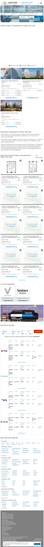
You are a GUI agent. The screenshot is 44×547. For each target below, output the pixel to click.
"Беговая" (28, 135)
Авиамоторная (5, 448)
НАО (17, 443)
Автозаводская (5, 450)
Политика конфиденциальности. (9, 541)
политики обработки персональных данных (19, 544)
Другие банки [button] (21, 433)
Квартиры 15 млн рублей (7, 515)
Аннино (35, 448)
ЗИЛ (34, 461)
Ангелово (4, 502)
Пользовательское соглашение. (9, 539)
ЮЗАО (19, 444)
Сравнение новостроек (7, 527)
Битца (34, 471)
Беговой (24, 494)
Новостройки (5, 520)
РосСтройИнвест (26, 84)
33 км (13, 484)
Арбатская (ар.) (36, 450)
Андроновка (25, 452)
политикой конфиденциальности (25, 319)
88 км (24, 484)
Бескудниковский (37, 491)
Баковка (14, 474)
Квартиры (4, 513)
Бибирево (35, 492)
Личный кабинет (6, 534)
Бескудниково (26, 474)
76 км (24, 482)
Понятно (37, 544)
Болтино (25, 504)
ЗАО (7, 443)
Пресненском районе (6, 137)
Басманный (25, 492)
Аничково (4, 506)
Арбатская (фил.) (37, 452)
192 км (13, 482)
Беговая (24, 471)
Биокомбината (26, 502)
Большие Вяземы (27, 506)
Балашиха (14, 506)
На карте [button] (31, 17)
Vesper (2, 114)
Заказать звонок (27, 315)
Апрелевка (14, 472)
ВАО (2, 443)
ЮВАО (13, 444)
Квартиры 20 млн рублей (7, 517)
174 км (3, 485)
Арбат (13, 491)
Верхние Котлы (26, 459)
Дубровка (35, 459)
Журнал (4, 532)
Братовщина (36, 502)
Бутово (34, 472)
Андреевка (4, 504)
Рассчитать (38, 331)
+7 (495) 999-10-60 (26, 2)
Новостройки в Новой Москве (9, 524)
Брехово (35, 504)
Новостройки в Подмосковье (8, 523)
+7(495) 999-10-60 (38, 538)
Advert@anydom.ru (38, 540)
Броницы (35, 506)
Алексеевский (5, 493)
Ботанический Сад (16, 461)
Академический (5, 491)
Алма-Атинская (15, 453)
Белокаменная (15, 459)
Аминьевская (26, 450)
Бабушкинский (15, 494)
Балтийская (4, 463)
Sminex (2, 84)
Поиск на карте (5, 526)
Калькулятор (5, 530)
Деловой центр (26, 463)
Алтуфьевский (5, 495)
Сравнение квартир (6, 528)
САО (22, 443)
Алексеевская (15, 452)
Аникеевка (14, 471)
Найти (38, 17)
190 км (13, 481)
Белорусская (25, 472)
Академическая (5, 452)
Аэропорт (14, 492)
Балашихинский (26, 491)
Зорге (34, 463)
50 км (24, 481)
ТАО (38, 443)
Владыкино (25, 461)
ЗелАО (12, 443)
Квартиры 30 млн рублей (7, 518)
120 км (3, 483)
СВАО (27, 443)
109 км (3, 481)
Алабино (35, 482)
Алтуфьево (25, 448)
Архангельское (15, 504)
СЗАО (33, 443)
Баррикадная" (35, 135)
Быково (35, 474)
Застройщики (5, 533)
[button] (2, 78)
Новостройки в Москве (7, 521)
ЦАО (2, 444)
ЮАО (8, 444)
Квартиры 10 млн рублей (7, 514)
